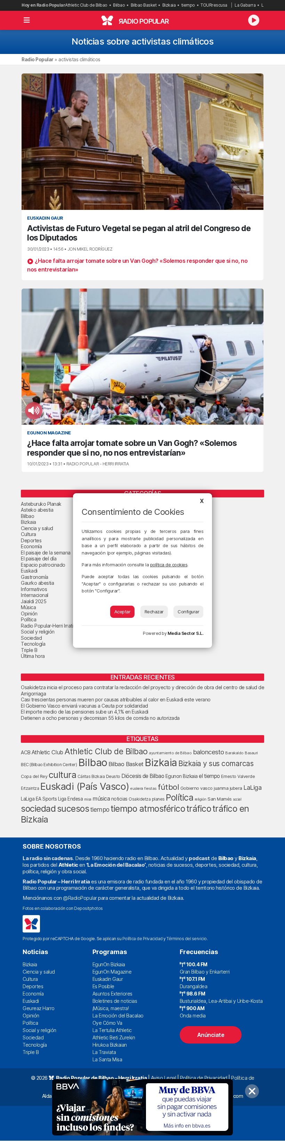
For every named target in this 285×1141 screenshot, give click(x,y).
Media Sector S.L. (186, 633)
